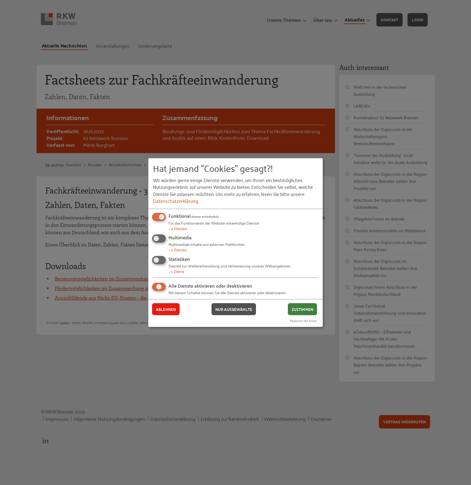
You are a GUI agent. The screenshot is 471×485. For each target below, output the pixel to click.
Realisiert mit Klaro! (303, 320)
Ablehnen (166, 309)
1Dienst (176, 271)
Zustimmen (302, 309)
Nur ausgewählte (233, 309)
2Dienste (177, 249)
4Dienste (177, 228)
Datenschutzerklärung (175, 200)
